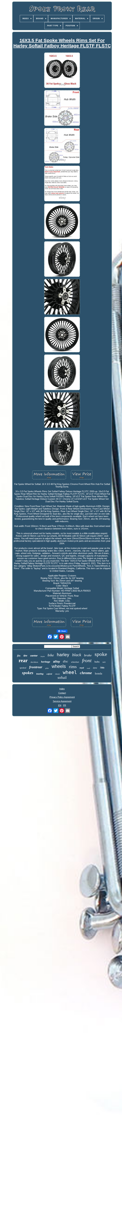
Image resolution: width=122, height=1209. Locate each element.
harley (63, 654)
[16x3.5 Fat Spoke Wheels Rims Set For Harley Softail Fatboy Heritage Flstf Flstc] (62, 70)
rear (23, 660)
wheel (70, 672)
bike (51, 655)
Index (62, 688)
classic (57, 674)
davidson (34, 662)
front (87, 660)
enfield (49, 674)
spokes (27, 673)
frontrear (35, 667)
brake (88, 655)
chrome (86, 673)
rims (73, 666)
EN (59, 705)
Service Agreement (62, 701)
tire (25, 655)
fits (19, 655)
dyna (95, 668)
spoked (23, 668)
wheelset (75, 662)
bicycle (43, 656)
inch (104, 662)
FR (64, 705)
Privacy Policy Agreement (62, 697)
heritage (45, 661)
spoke (101, 654)
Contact (62, 693)
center (34, 655)
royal (82, 668)
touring (39, 674)
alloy (56, 661)
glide (47, 668)
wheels (59, 666)
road (88, 668)
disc (65, 661)
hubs (97, 661)
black (76, 654)
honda (98, 673)
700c (102, 667)
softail (62, 677)
